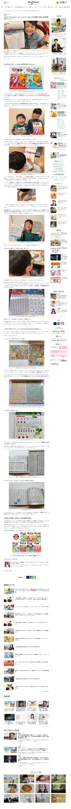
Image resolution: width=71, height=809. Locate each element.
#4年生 (59, 94)
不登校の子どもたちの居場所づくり (59, 171)
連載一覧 (61, 7)
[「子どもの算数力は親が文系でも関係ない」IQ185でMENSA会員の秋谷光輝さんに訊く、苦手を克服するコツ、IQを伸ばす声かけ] (10, 758)
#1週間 (62, 128)
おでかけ (56, 7)
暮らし (52, 7)
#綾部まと (20, 743)
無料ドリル (31, 7)
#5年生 (59, 95)
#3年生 (63, 92)
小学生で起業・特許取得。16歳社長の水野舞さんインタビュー (62, 223)
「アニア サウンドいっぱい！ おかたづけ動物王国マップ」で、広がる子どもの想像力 (58, 35)
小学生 (62, 179)
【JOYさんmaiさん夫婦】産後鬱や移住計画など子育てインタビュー (62, 202)
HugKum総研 (55, 164)
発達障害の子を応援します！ (59, 166)
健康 (48, 7)
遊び (12, 7)
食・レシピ (37, 7)
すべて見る (59, 316)
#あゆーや (59, 138)
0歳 (52, 177)
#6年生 (63, 94)
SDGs (45, 7)
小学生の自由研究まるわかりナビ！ (21, 7)
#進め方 (59, 90)
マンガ (41, 7)
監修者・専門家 (67, 7)
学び (2, 7)
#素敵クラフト (60, 97)
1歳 (56, 177)
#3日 (58, 99)
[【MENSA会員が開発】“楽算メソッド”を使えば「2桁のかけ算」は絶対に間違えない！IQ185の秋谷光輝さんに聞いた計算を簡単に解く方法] (10, 736)
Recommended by (42, 691)
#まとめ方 (63, 149)
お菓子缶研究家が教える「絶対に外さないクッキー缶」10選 (62, 216)
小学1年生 (56, 179)
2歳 (60, 177)
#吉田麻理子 (64, 95)
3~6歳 (65, 177)
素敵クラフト (62, 164)
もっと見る (59, 285)
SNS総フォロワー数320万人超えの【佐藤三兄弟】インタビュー (62, 209)
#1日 (65, 97)
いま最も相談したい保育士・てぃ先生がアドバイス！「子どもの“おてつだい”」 (58, 55)
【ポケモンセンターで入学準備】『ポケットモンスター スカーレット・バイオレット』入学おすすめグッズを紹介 (29, 563)
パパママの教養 (7, 7)
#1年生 (63, 90)
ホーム (5, 10)
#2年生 (59, 92)
